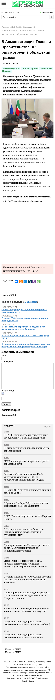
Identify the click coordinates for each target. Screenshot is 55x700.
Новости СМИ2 (13, 649)
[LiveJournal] (30, 281)
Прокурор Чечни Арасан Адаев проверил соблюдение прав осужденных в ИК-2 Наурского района (27, 595)
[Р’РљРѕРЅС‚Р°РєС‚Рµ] (16, 281)
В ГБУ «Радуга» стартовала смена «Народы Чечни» (27, 517)
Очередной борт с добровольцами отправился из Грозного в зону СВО (23, 636)
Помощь (6, 71)
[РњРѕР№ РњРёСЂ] (25, 281)
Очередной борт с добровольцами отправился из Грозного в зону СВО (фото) (27, 623)
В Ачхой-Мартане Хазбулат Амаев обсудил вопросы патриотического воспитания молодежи (27, 579)
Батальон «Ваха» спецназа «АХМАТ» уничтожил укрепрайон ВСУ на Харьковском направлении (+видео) (24, 477)
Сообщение (7, 361)
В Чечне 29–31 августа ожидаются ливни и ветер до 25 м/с (27, 491)
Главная (5, 27)
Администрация (11, 68)
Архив (47, 426)
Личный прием (30, 68)
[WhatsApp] (38, 281)
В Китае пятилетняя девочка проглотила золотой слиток (26, 449)
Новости (9, 426)
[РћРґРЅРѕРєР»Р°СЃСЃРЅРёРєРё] (21, 281)
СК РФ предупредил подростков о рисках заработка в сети (27, 462)
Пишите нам (47, 12)
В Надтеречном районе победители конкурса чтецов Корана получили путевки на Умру (24, 532)
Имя (4, 355)
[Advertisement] (27, 232)
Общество (27, 27)
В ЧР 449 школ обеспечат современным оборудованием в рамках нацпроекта (26, 436)
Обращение (46, 68)
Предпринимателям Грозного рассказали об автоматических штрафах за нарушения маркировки (27, 548)
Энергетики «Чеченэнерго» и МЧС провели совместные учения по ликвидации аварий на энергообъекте (25, 563)
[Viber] (34, 281)
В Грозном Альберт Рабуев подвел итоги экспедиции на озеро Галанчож (26, 504)
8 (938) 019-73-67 (27, 678)
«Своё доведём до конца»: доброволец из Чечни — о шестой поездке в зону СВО (26, 610)
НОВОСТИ (16, 27)
